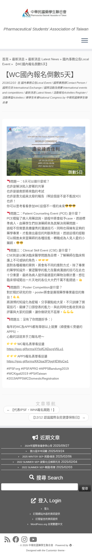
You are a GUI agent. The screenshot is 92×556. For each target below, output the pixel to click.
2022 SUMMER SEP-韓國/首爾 (38, 467)
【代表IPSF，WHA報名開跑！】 (31, 410)
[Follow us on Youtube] (34, 539)
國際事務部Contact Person (69, 82)
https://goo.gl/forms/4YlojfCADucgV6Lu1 (35, 349)
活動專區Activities (13, 97)
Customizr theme (55, 550)
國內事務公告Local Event (36, 82)
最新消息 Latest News (43, 59)
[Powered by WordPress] (70, 544)
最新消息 (18, 59)
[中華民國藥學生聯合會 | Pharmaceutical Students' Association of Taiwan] (46, 13)
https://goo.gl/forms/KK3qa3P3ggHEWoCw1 (38, 361)
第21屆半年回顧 (38, 451)
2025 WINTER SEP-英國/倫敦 (38, 456)
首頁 (5, 59)
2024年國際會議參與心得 (38, 445)
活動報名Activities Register (69, 92)
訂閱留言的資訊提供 (47, 519)
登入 (46, 508)
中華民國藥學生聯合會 (41, 545)
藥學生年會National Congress (44, 97)
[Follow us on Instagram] (25, 539)
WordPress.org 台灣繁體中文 (47, 524)
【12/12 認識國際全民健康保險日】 (58, 417)
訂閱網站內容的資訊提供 (46, 514)
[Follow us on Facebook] (17, 539)
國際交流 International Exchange (22, 87)
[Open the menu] (84, 40)
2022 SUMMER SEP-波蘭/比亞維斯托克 (38, 462)
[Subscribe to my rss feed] (8, 539)
